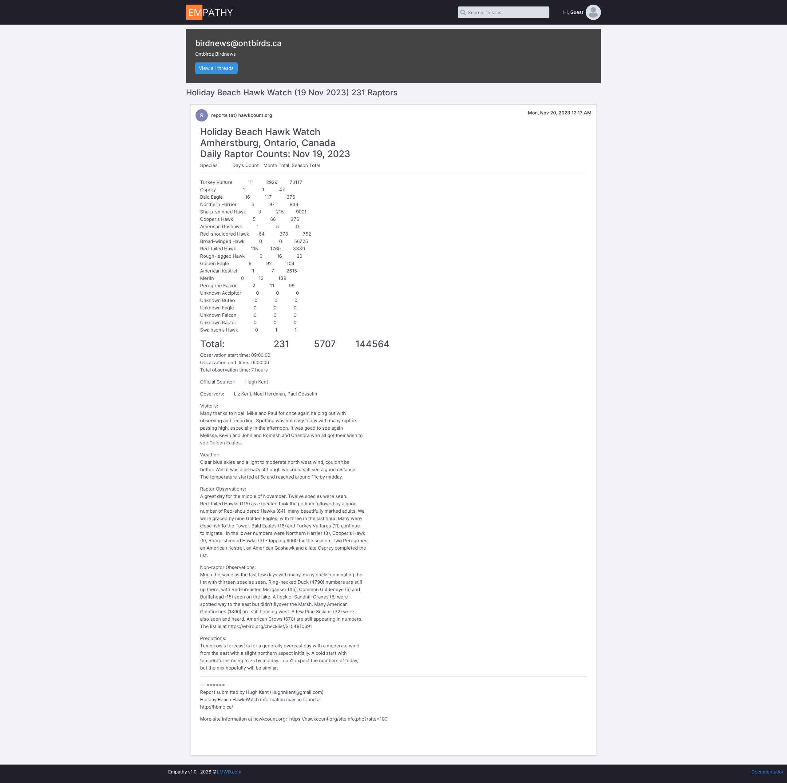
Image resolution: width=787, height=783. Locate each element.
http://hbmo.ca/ (216, 707)
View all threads (216, 68)
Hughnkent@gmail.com (296, 692)
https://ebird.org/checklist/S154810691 (270, 626)
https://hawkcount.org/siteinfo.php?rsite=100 (338, 719)
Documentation (768, 772)
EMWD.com (229, 772)
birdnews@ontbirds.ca (238, 43)
